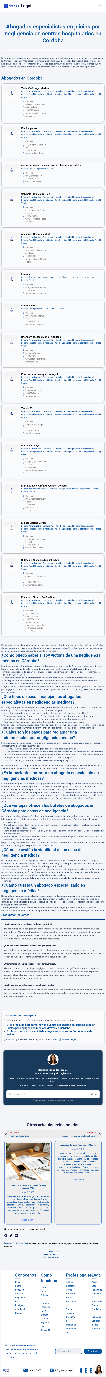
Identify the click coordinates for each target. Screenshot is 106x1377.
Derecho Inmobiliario (44, 94)
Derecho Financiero (29, 168)
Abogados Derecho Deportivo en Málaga (78, 1145)
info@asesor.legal (65, 1039)
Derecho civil (20, 1243)
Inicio (7, 1243)
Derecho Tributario (47, 168)
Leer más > (27, 1220)
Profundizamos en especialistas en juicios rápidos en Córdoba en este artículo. (50, 1033)
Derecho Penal (93, 94)
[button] (100, 6)
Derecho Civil (48, 91)
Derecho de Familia (63, 91)
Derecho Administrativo (31, 91)
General (24, 97)
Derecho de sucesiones (83, 91)
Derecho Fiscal (27, 94)
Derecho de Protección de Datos (34, 277)
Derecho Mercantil (78, 94)
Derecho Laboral (62, 94)
